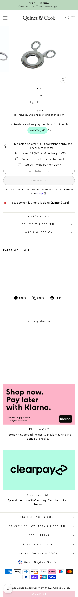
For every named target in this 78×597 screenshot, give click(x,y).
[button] (39, 594)
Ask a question (39, 232)
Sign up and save (38, 544)
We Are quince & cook (38, 553)
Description (39, 216)
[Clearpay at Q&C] (39, 470)
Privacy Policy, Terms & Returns (38, 526)
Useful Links (38, 535)
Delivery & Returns (39, 224)
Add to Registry (39, 171)
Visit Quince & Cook (38, 517)
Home (38, 95)
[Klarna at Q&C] (39, 404)
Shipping (33, 114)
